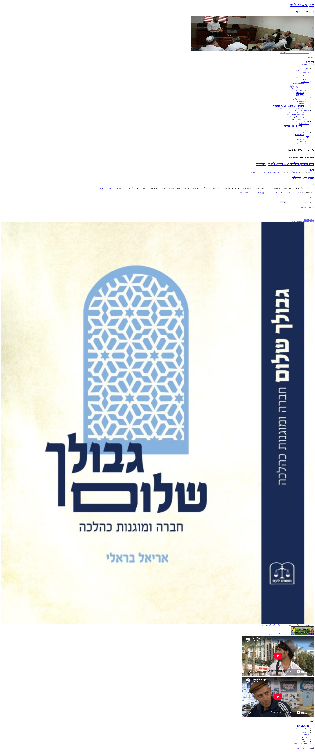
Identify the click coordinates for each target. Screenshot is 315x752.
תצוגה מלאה (309, 158)
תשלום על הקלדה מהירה (304, 215)
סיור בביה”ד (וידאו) (297, 117)
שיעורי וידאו (299, 101)
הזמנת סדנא (299, 135)
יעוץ (268, 192)
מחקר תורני (300, 95)
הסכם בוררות (299, 77)
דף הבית (306, 68)
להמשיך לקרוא (106, 188)
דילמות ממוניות (293, 86)
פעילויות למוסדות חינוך (300, 110)
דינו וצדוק (276, 172)
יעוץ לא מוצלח (303, 178)
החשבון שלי (299, 144)
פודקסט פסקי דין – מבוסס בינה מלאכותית (288, 108)
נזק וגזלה (258, 192)
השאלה (269, 172)
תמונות (301, 104)
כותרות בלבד (293, 158)
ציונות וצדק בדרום (302, 739)
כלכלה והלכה (294, 88)
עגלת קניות (300, 139)
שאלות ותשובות (298, 90)
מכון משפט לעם (302, 5)
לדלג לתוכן (310, 62)
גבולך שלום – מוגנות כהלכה (294, 126)
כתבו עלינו (300, 130)
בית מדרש (305, 82)
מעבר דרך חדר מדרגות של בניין (302, 212)
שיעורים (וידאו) (298, 84)
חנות (307, 137)
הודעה (277, 192)
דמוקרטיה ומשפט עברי (295, 115)
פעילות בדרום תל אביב (300, 728)
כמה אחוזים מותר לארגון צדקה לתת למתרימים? (296, 217)
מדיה (307, 97)
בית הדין (306, 73)
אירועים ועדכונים (302, 121)
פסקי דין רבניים (298, 79)
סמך (252, 192)
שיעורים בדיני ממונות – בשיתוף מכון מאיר (288, 106)
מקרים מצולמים (298, 99)
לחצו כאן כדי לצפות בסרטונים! (279, 634)
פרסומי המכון (304, 124)
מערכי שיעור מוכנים (296, 113)
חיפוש (312, 52)
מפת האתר (300, 70)
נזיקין (264, 192)
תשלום (301, 141)
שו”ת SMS (300, 93)
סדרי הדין (300, 75)
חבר (263, 172)
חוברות (301, 128)
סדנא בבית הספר (297, 119)
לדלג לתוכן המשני (307, 64)
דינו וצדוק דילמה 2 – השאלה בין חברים (285, 164)
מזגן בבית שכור (308, 219)
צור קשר (306, 132)
